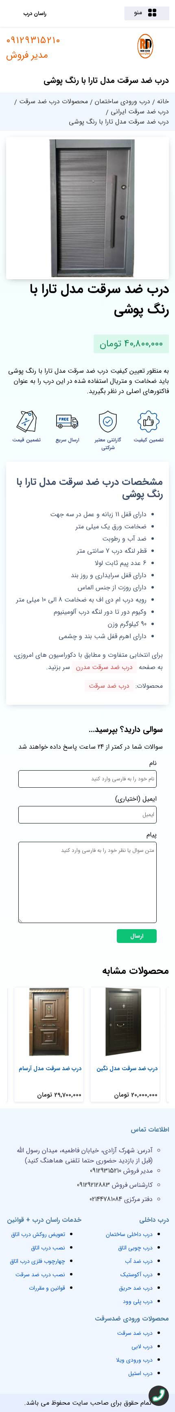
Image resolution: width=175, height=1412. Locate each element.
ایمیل (149, 799)
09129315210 (33, 48)
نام (153, 763)
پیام (152, 835)
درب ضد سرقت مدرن (104, 667)
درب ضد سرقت (109, 686)
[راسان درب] (146, 57)
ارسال (136, 936)
